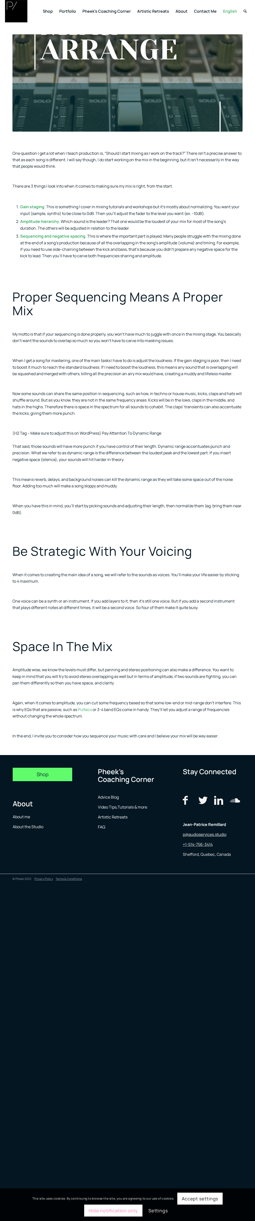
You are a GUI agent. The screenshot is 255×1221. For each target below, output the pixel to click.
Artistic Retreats (113, 817)
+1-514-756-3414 (198, 844)
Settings (158, 1211)
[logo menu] (16, 11)
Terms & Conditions (69, 879)
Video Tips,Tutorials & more (122, 807)
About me (22, 816)
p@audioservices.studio (204, 834)
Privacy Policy (43, 879)
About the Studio (28, 826)
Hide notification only (113, 1211)
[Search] (245, 11)
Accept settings (200, 1199)
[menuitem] (48, 11)
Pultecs (85, 709)
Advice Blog (108, 797)
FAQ (101, 827)
